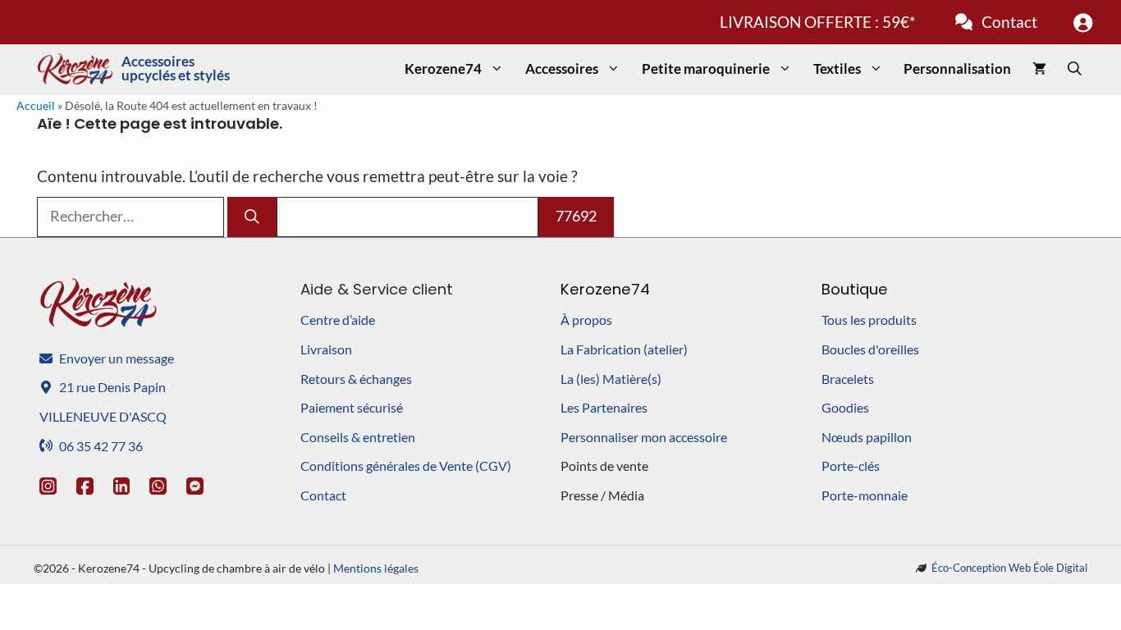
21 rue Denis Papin (112, 387)
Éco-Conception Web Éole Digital (1009, 567)
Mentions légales (376, 568)
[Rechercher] (252, 216)
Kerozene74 (443, 68)
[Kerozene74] (75, 69)
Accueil (35, 105)
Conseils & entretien (357, 437)
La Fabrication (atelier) (624, 349)
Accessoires (561, 68)
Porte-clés (850, 465)
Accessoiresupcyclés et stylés (175, 68)
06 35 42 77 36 (101, 446)
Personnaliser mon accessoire (643, 437)
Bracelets (847, 378)
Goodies (845, 407)
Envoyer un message (116, 358)
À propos (586, 319)
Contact (1009, 21)
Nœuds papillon (866, 437)
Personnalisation (957, 68)
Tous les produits (869, 319)
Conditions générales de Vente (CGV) (405, 465)
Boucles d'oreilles (870, 349)
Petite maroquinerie (706, 68)
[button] (1074, 69)
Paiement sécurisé (351, 407)
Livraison (326, 349)
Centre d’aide (337, 319)
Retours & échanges (356, 378)
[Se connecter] (1082, 22)
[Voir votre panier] (1039, 69)
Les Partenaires (603, 407)
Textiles (837, 68)
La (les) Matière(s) (610, 378)
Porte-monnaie (864, 495)
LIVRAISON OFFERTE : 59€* (818, 21)
